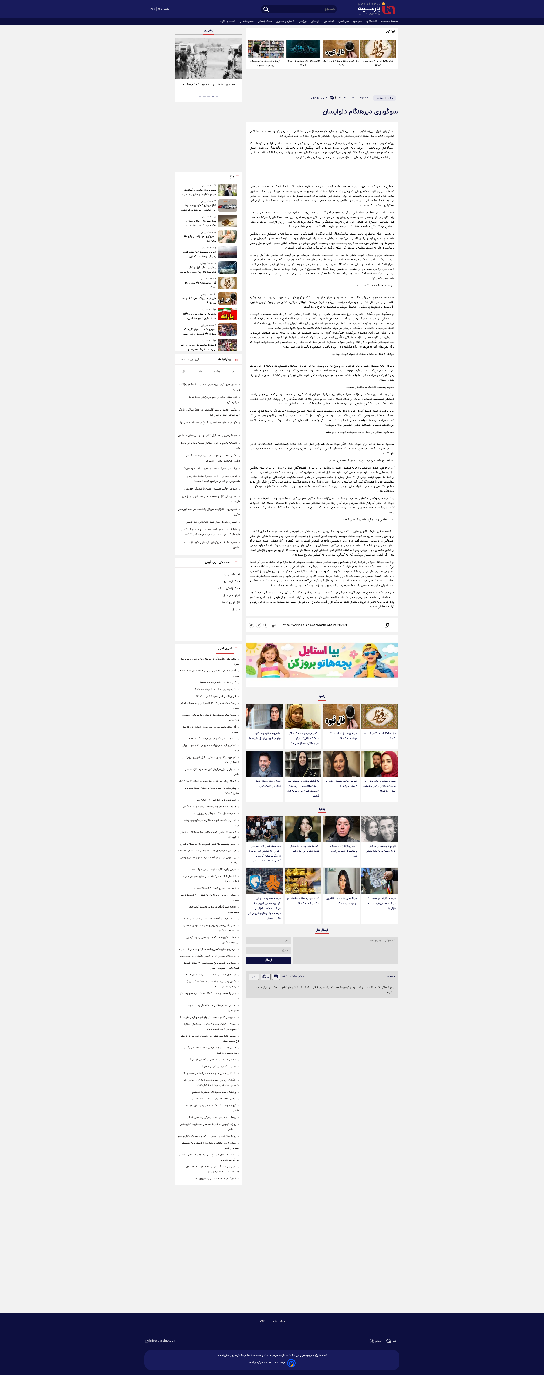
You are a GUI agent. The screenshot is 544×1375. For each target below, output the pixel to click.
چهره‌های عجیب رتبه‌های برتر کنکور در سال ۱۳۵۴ (210, 975)
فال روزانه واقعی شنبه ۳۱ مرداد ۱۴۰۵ (303, 63)
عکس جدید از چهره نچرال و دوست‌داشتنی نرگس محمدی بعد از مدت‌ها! (379, 786)
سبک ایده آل (232, 581)
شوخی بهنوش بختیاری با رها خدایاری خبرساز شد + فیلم (207, 949)
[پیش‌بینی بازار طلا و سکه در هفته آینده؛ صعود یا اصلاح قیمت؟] (227, 221)
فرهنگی (315, 21)
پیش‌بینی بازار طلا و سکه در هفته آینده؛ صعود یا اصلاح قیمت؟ (200, 223)
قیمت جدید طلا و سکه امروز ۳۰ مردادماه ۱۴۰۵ (303, 901)
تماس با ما (163, 9)
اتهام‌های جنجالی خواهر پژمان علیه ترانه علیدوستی (381, 848)
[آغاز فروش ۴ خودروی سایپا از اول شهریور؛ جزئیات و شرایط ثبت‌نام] (227, 205)
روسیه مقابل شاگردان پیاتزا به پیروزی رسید (213, 814)
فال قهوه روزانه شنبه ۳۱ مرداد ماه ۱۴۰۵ (340, 63)
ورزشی (303, 21)
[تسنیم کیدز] (322, 662)
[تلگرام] (258, 625)
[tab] (217, 96)
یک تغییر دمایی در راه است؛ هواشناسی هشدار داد (209, 1073)
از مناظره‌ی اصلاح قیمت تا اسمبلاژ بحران (215, 888)
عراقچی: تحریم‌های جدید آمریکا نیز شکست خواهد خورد (207, 851)
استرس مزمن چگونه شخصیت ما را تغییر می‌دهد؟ (210, 919)
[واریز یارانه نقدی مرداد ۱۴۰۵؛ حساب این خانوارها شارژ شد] (227, 314)
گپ (394, 1341)
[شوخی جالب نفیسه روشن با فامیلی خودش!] (341, 764)
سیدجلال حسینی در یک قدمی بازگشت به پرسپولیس (208, 956)
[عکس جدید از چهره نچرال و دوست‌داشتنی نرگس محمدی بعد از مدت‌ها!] (379, 764)
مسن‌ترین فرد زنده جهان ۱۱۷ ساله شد (200, 238)
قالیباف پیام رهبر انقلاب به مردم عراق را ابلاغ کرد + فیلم (207, 781)
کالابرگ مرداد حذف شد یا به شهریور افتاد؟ (213, 1179)
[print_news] (273, 625)
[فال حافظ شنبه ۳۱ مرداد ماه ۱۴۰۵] (378, 49)
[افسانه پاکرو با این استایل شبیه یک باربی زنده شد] (303, 829)
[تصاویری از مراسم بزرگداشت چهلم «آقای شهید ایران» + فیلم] (227, 190)
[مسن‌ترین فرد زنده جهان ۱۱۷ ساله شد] (227, 236)
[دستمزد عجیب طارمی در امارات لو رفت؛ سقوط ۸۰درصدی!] (227, 345)
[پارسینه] (374, 9)
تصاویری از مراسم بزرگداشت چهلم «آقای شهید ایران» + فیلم (199, 192)
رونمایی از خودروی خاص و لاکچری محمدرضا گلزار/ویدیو (207, 1136)
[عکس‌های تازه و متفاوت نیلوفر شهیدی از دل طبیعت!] (264, 716)
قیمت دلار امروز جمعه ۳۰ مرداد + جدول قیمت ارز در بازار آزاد (381, 903)
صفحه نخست (389, 21)
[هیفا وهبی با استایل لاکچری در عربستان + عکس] (341, 881)
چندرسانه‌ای (247, 21)
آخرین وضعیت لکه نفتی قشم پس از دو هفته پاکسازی (199, 254)
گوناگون (390, 31)
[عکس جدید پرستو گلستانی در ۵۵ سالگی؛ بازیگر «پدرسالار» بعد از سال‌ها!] (303, 716)
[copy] (386, 625)
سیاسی (358, 21)
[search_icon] (266, 9)
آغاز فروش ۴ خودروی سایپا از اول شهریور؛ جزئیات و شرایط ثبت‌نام (199, 207)
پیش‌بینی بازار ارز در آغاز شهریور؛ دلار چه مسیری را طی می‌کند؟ (199, 269)
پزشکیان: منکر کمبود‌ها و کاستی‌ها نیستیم (214, 1092)
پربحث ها (187, 359)
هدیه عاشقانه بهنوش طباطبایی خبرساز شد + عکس (209, 807)
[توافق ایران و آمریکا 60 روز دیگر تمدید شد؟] (208, 58)
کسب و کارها (228, 21)
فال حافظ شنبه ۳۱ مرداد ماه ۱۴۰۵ (378, 63)
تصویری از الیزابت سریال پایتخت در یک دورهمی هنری (343, 851)
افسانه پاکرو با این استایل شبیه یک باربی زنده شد (304, 848)
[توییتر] (251, 625)
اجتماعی (329, 21)
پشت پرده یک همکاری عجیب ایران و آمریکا (210, 468)
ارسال (268, 960)
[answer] (276, 977)
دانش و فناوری (285, 21)
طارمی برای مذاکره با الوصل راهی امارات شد (213, 870)
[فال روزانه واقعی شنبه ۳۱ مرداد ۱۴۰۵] (303, 49)
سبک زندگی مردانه (229, 588)
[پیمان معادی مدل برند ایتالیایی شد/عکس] (264, 764)
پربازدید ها (224, 359)
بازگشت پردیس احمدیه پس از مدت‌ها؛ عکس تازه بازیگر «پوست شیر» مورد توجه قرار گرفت (303, 788)
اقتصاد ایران (232, 574)
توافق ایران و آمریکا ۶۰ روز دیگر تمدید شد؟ (208, 85)
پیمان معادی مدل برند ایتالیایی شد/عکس (268, 783)
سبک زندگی (265, 21)
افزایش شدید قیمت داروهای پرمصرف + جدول (265, 63)
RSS (152, 9)
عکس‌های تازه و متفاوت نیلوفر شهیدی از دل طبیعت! (265, 736)
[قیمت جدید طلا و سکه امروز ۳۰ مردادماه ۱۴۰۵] (303, 881)
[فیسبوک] (265, 625)
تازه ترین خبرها (231, 602)
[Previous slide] (180, 59)
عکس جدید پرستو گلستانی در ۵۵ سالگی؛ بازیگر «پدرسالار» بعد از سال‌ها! (303, 738)
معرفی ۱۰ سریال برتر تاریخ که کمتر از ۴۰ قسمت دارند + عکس (198, 331)
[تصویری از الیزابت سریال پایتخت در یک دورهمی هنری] (341, 829)
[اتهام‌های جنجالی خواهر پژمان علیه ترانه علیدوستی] (379, 829)
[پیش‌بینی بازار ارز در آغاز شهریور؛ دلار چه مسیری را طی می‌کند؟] (227, 267)
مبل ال (236, 609)
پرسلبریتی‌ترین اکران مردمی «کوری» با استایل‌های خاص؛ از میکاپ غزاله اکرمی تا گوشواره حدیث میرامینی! (265, 853)
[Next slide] (237, 59)
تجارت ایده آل (231, 595)
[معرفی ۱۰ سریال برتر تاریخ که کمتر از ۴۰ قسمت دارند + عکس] (227, 329)
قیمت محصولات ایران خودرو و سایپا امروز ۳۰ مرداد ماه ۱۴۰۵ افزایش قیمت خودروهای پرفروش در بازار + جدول (264, 908)
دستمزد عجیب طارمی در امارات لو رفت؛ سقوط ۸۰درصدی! (198, 347)
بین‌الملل (344, 21)
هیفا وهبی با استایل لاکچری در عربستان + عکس (341, 901)
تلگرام (378, 1341)
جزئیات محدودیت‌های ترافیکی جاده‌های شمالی (211, 1118)
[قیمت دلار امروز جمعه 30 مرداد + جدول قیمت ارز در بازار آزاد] (379, 881)
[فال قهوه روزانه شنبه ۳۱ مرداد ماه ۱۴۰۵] (340, 49)
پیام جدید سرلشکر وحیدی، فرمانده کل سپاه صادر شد (208, 739)
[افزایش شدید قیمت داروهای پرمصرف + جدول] (266, 49)
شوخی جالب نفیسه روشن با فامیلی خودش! (341, 783)
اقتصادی (372, 21)
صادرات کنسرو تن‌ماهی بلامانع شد (218, 1067)
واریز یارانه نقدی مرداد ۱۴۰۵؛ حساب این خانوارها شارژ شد (199, 316)
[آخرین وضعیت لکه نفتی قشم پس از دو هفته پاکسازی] (227, 252)
